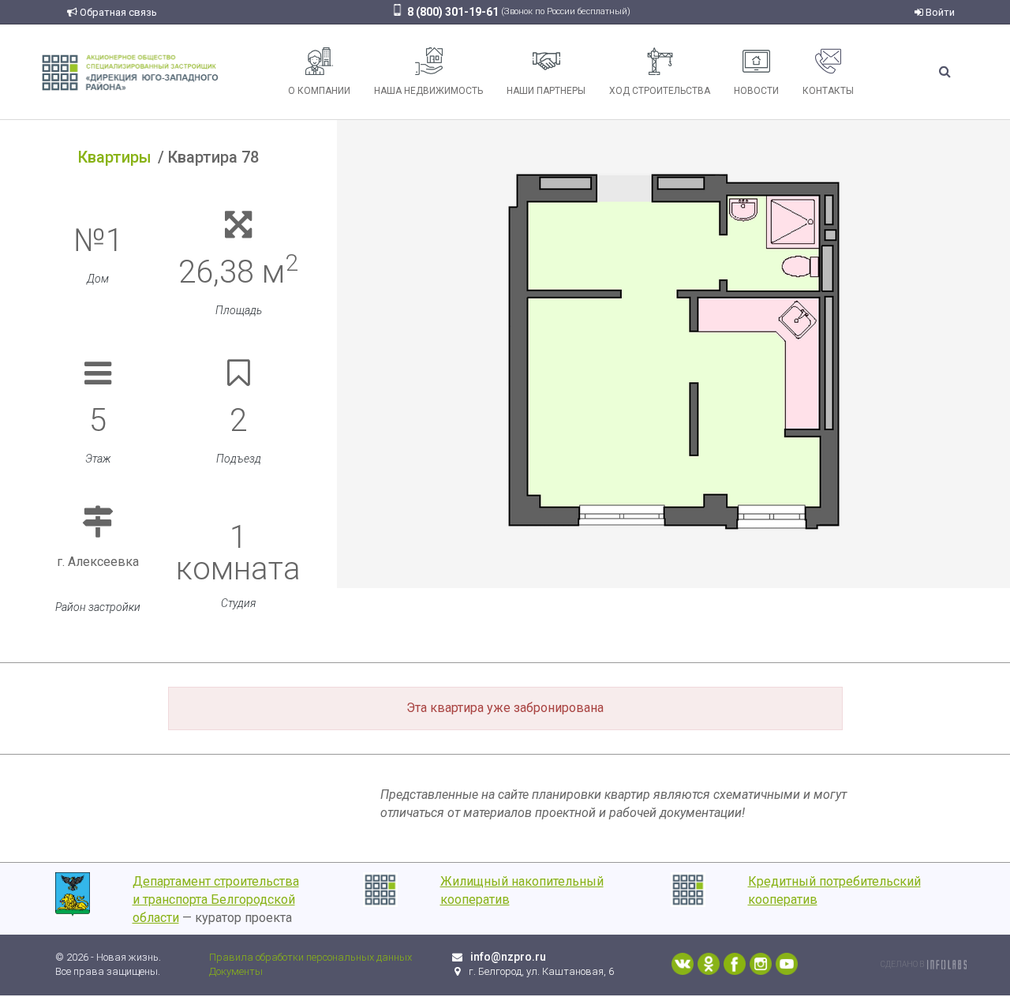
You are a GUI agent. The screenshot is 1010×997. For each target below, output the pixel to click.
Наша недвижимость (428, 90)
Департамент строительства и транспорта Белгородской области (216, 899)
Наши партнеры (546, 90)
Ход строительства (659, 90)
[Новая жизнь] (130, 71)
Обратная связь (117, 12)
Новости (756, 90)
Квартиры (115, 157)
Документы (236, 971)
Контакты (828, 90)
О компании (319, 90)
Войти (939, 12)
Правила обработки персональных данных (310, 957)
